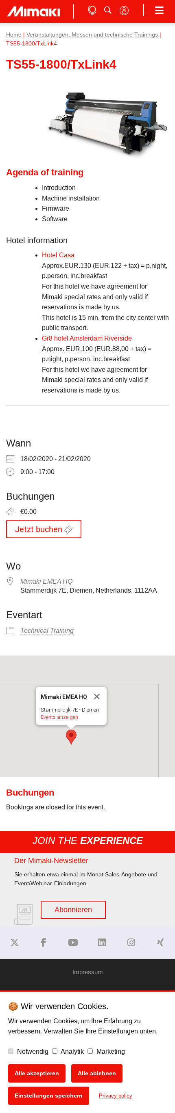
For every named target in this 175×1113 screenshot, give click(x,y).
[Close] (97, 696)
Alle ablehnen (97, 1073)
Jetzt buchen (39, 529)
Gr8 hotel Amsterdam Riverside (87, 338)
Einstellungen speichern (49, 1095)
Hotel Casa (58, 255)
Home (14, 35)
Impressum (87, 971)
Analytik (71, 1051)
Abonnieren (73, 910)
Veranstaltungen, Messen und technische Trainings (92, 35)
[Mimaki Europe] (14, 943)
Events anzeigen (59, 717)
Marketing (110, 1051)
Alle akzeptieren (37, 1073)
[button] (71, 737)
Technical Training (47, 630)
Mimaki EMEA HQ (46, 581)
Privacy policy (115, 1096)
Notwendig (31, 1051)
